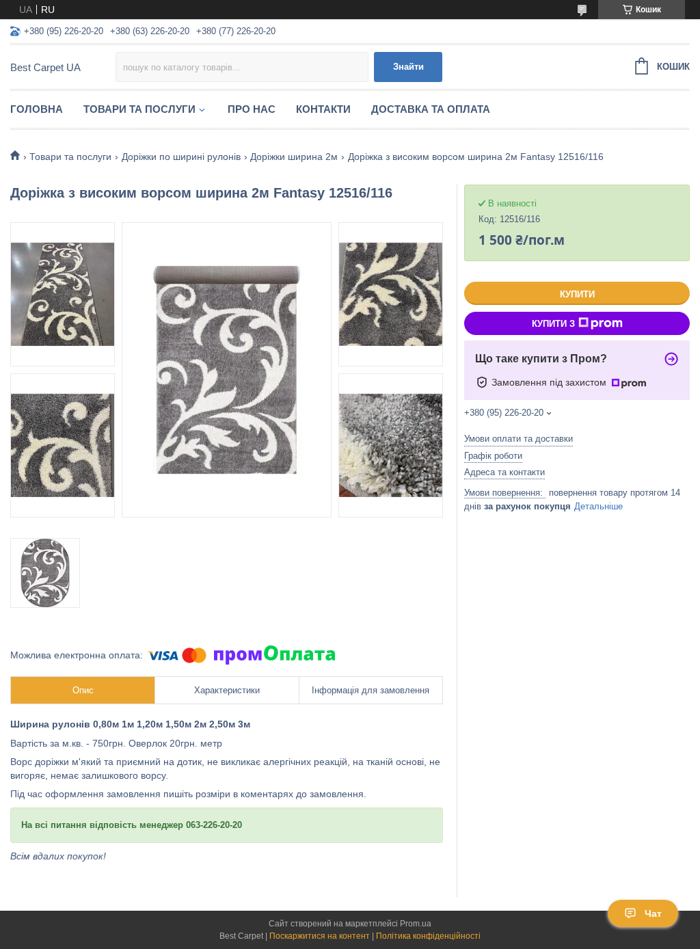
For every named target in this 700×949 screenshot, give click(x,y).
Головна (36, 109)
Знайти (408, 67)
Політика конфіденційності (428, 936)
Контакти (323, 109)
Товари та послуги (139, 109)
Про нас (251, 109)
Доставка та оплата (430, 109)
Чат (653, 913)
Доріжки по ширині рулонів (181, 156)
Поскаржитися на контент (319, 936)
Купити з (553, 324)
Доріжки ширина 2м (294, 156)
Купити (577, 294)
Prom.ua (415, 923)
